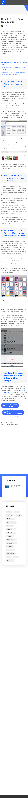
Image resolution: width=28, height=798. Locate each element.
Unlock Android (11, 529)
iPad (8, 557)
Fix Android (10, 560)
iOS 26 (18, 515)
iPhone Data (10, 550)
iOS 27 (8, 512)
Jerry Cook (6, 25)
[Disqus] (14, 449)
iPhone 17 (9, 525)
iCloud (17, 27)
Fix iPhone (9, 546)
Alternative (10, 536)
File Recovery (10, 519)
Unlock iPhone (10, 532)
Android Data (10, 553)
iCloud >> (10, 422)
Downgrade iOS (11, 543)
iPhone (16, 557)
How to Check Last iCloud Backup (16, 486)
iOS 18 (17, 512)
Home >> (5, 422)
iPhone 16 (9, 515)
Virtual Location (11, 522)
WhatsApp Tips (11, 539)
